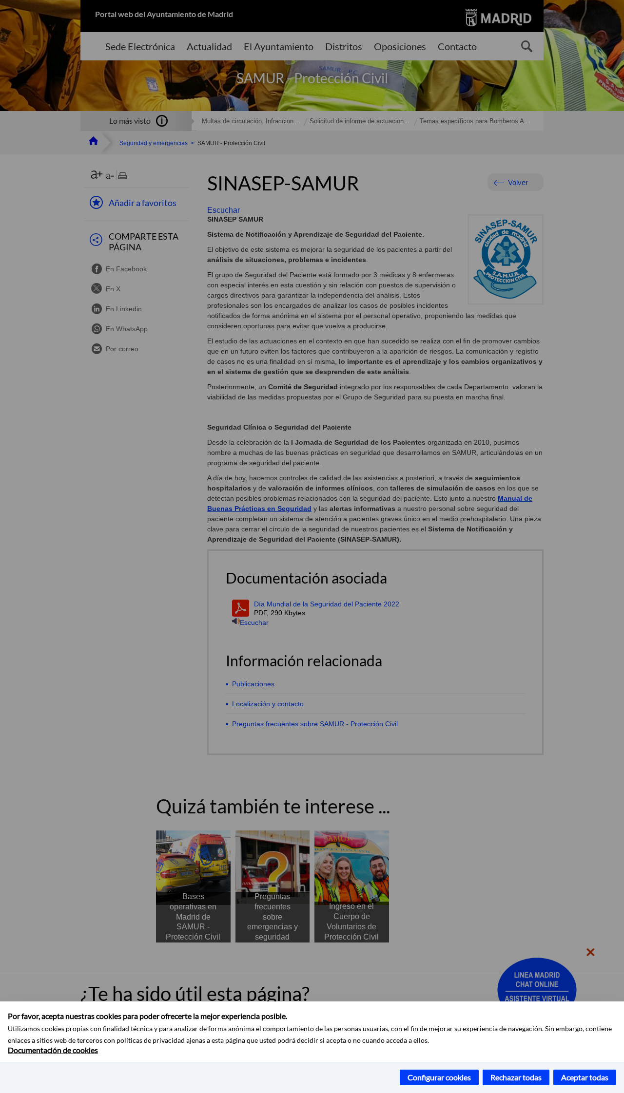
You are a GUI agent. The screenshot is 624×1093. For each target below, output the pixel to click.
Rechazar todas (516, 1077)
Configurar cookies (439, 1077)
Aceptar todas (584, 1077)
